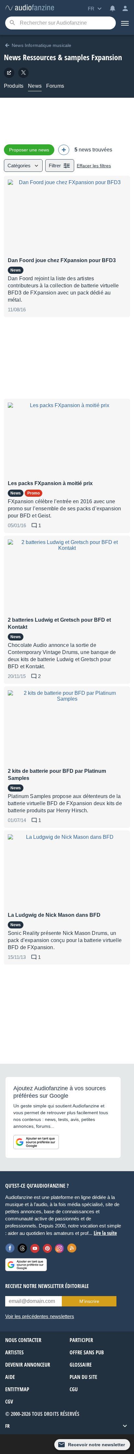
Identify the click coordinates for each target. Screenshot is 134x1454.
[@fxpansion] (23, 73)
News (35, 86)
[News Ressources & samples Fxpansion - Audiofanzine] (29, 8)
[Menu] (125, 23)
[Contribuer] (63, 150)
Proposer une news (29, 149)
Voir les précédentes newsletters (39, 1316)
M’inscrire (89, 1301)
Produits (13, 86)
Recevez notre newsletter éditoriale (47, 1286)
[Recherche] (12, 23)
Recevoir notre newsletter (96, 1444)
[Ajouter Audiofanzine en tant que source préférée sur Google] (36, 1142)
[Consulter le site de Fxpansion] (9, 73)
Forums (55, 86)
